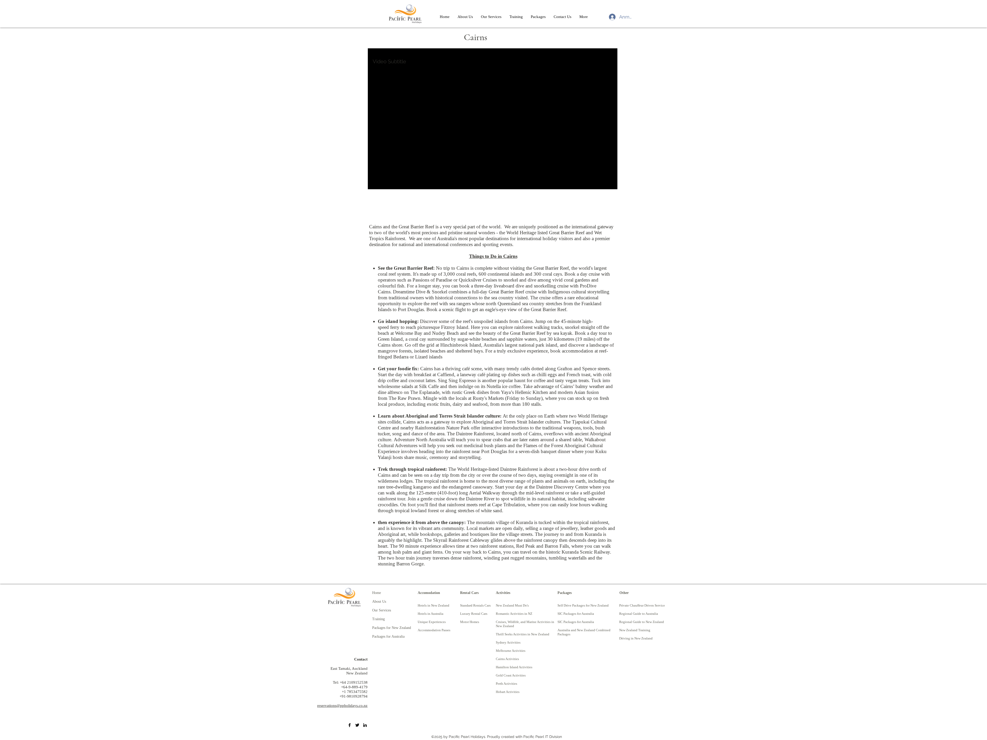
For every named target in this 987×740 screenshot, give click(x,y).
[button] (516, 17)
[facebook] (349, 725)
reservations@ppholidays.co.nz (342, 705)
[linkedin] (365, 725)
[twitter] (357, 725)
